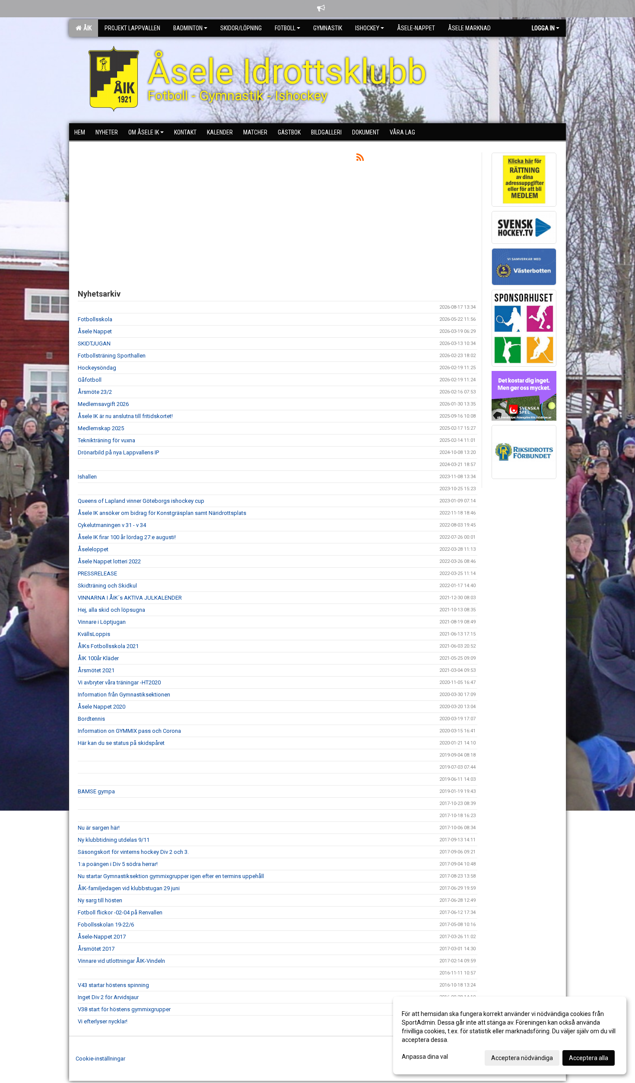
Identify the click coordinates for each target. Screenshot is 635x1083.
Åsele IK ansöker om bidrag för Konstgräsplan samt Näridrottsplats (162, 513)
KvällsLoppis (94, 634)
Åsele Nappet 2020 (101, 706)
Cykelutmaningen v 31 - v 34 (112, 525)
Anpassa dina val (425, 1056)
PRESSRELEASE (97, 573)
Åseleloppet (93, 549)
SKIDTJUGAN (94, 343)
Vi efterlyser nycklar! (102, 1021)
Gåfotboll (90, 380)
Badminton (188, 28)
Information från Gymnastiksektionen (124, 694)
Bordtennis (91, 719)
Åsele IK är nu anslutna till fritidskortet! (125, 416)
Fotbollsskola (95, 319)
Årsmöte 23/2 (95, 392)
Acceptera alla (588, 1057)
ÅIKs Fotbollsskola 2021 (108, 646)
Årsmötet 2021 (96, 670)
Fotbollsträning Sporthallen (112, 355)
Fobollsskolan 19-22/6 (106, 924)
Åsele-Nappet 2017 (102, 936)
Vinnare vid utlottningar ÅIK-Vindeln (121, 961)
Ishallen (87, 476)
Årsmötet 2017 (96, 949)
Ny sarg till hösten (100, 900)
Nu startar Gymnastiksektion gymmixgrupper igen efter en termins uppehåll (171, 876)
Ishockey (367, 28)
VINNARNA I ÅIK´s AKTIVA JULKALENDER (130, 597)
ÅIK (86, 28)
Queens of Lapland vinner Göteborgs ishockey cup (141, 501)
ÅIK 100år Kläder (98, 658)
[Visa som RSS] (360, 159)
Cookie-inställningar (100, 1058)
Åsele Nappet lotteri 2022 (109, 561)
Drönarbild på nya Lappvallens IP (118, 452)
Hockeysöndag (97, 367)
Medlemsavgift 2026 (103, 404)
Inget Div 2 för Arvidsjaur (108, 997)
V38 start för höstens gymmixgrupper (124, 1009)
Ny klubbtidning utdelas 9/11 (113, 840)
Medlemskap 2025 (101, 428)
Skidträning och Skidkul (107, 585)
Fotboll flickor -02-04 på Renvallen (120, 912)
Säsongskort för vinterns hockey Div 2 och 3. (133, 852)
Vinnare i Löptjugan (102, 622)
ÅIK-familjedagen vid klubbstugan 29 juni (129, 888)
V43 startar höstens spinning (113, 985)
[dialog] (509, 1035)
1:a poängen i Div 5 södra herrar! (118, 864)
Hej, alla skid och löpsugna (111, 610)
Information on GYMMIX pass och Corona (129, 731)
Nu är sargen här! (99, 827)
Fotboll (285, 28)
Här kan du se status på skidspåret (121, 743)
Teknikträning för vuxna (106, 440)
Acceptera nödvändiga (522, 1057)
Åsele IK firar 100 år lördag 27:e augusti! (127, 537)
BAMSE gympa (96, 791)
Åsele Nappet (95, 331)
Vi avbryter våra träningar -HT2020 (119, 682)
